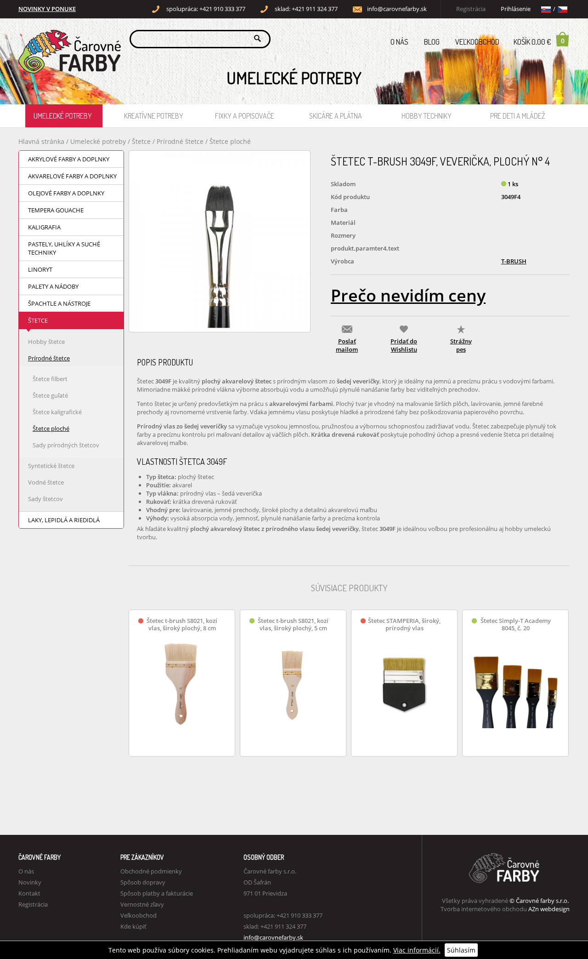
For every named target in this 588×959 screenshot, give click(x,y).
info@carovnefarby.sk (397, 9)
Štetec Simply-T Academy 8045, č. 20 (516, 624)
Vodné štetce (46, 482)
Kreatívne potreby (153, 115)
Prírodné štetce (181, 141)
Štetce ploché (230, 141)
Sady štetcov (45, 499)
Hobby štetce (46, 341)
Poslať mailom (347, 345)
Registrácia (471, 9)
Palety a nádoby (53, 286)
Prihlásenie (516, 9)
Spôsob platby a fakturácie (156, 893)
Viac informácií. (417, 950)
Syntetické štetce (51, 466)
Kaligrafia (44, 227)
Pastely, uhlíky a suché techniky (64, 248)
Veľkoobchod (477, 41)
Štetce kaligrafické (57, 412)
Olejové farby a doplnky (66, 193)
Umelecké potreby (63, 115)
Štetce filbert (50, 379)
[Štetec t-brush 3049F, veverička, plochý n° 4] (219, 241)
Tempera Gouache (56, 210)
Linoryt (40, 269)
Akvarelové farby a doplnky (72, 176)
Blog (432, 41)
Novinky (29, 882)
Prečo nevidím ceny (408, 295)
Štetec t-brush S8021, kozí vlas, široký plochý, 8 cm (182, 624)
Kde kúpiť (133, 926)
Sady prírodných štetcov (66, 445)
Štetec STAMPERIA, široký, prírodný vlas (404, 624)
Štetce (142, 141)
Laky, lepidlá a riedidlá (64, 520)
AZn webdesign (549, 909)
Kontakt (29, 893)
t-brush (513, 261)
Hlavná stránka (41, 141)
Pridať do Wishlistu (403, 345)
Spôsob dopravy (142, 882)
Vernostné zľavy (142, 904)
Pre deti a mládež (517, 115)
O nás (399, 41)
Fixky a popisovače (244, 115)
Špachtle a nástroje (59, 303)
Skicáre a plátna (335, 115)
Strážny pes (461, 345)
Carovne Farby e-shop (68, 38)
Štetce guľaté (50, 395)
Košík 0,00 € (539, 41)
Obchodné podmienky (151, 871)
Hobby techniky (426, 115)
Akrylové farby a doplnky (68, 159)
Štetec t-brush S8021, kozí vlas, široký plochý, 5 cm (293, 624)
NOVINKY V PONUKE (47, 9)
